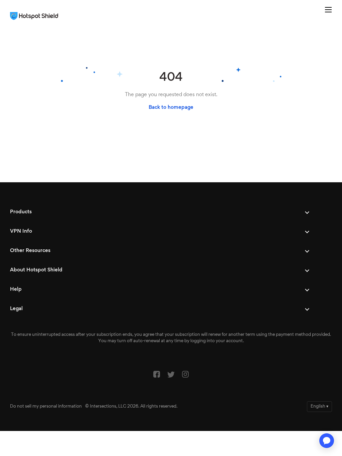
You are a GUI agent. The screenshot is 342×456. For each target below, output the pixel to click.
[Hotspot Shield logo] (35, 16)
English (319, 407)
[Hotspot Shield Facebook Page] (157, 376)
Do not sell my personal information (46, 407)
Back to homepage (171, 107)
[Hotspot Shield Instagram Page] (185, 376)
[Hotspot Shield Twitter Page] (171, 376)
